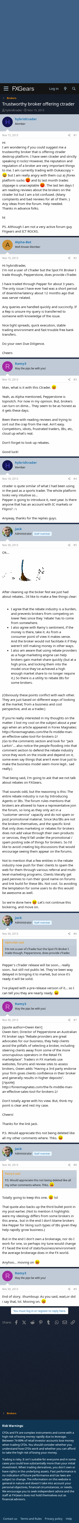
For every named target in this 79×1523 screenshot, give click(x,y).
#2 (75, 258)
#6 (75, 934)
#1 (75, 135)
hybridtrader (13, 110)
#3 (75, 379)
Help (69, 1519)
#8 (75, 1165)
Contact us (10, 1519)
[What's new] (65, 89)
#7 (75, 1020)
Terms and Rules (31, 1519)
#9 (75, 1289)
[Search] (74, 89)
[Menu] (6, 88)
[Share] (69, 135)
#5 (75, 545)
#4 (75, 479)
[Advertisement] (39, 41)
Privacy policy (54, 1519)
